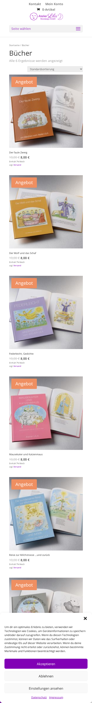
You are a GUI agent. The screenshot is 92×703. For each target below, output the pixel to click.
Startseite (14, 45)
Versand (17, 165)
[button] (85, 618)
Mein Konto (54, 4)
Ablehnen (46, 676)
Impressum (56, 697)
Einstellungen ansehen (46, 688)
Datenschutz (39, 697)
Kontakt (35, 4)
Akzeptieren (46, 664)
